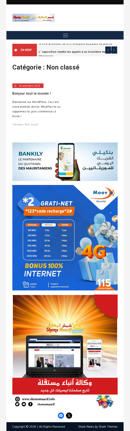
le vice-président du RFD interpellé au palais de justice (75, 43)
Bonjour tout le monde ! (31, 93)
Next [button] (114, 50)
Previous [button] (108, 50)
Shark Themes (108, 426)
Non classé (31, 124)
